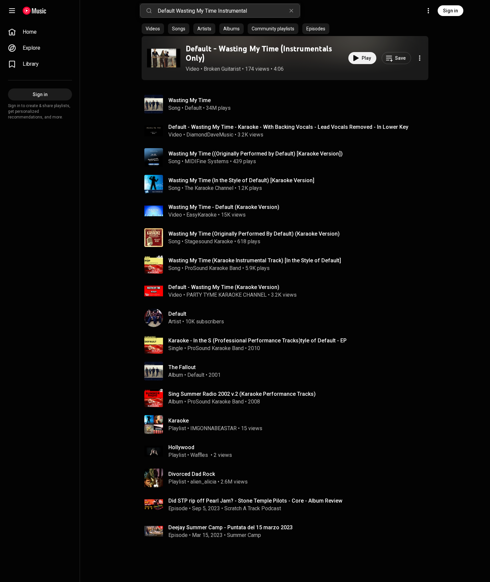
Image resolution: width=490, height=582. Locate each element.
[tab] (153, 28)
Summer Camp (244, 535)
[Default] (288, 317)
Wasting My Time (189, 100)
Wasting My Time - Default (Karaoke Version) (223, 207)
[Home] (34, 11)
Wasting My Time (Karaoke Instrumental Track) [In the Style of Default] (254, 260)
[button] (163, 58)
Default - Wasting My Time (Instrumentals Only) (259, 53)
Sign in (450, 10)
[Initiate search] (149, 10)
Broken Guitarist (222, 69)
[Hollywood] (288, 451)
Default (193, 108)
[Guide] (12, 11)
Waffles (199, 455)
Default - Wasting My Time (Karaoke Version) (223, 287)
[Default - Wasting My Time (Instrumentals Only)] (163, 58)
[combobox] (229, 10)
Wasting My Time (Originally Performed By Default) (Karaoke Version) (254, 234)
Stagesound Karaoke (209, 241)
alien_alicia (203, 482)
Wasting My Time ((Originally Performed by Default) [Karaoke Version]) (255, 154)
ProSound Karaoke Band (213, 268)
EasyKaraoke (201, 215)
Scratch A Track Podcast (252, 508)
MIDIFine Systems (207, 161)
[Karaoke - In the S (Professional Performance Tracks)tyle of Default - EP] (288, 344)
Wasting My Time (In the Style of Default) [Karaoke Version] (241, 180)
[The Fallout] (288, 371)
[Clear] (291, 10)
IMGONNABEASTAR (213, 428)
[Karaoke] (288, 424)
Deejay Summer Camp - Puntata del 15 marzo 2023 (230, 527)
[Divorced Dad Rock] (288, 478)
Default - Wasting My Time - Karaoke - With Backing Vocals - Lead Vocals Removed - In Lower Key (288, 127)
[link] (40, 32)
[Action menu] (420, 58)
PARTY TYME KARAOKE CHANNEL (226, 295)
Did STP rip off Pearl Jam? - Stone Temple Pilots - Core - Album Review (255, 501)
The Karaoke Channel (209, 188)
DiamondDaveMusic (209, 134)
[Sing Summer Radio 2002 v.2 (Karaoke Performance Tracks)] (288, 397)
